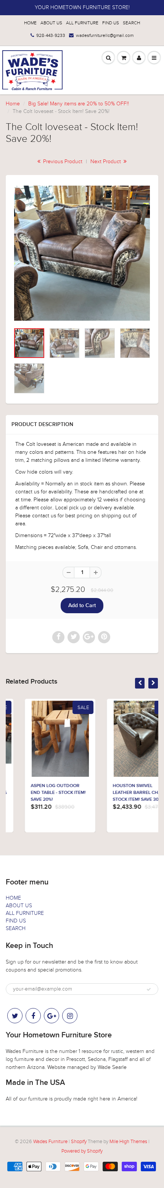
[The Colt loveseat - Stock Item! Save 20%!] (82, 253)
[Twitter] (15, 1015)
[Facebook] (33, 1015)
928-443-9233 (50, 35)
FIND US (110, 22)
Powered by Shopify (82, 1151)
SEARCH (131, 22)
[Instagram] (69, 1015)
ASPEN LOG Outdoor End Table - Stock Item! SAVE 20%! (38, 793)
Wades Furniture (50, 1142)
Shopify (79, 1142)
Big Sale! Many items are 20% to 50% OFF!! (78, 103)
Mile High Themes (128, 1142)
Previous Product (62, 161)
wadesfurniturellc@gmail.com (104, 35)
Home (13, 103)
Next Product (106, 161)
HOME (30, 22)
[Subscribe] (148, 989)
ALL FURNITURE (82, 22)
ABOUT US (51, 22)
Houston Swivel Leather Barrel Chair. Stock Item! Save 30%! (120, 793)
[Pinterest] (51, 1015)
